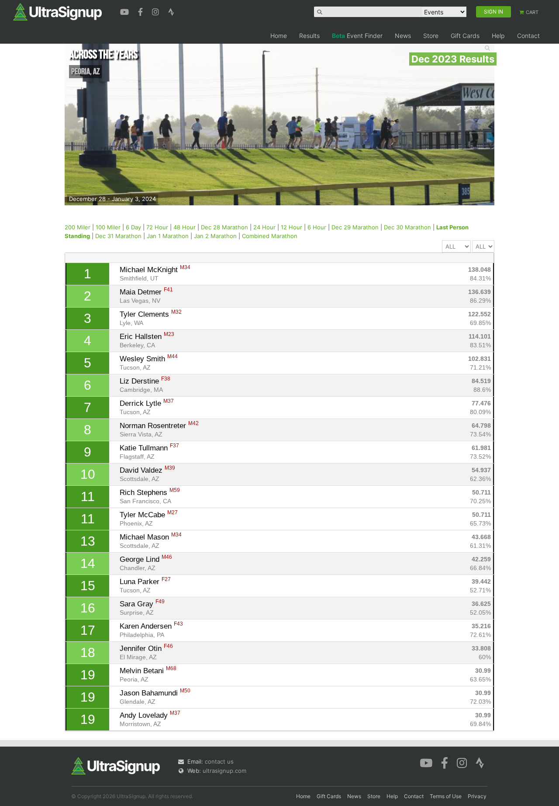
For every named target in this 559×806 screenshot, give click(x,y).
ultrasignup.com (224, 770)
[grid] (279, 497)
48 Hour (184, 227)
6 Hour (316, 227)
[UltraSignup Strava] (171, 11)
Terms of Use (446, 796)
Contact (528, 35)
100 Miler (108, 227)
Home (278, 35)
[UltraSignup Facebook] (141, 11)
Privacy (477, 796)
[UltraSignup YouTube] (126, 11)
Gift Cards (465, 35)
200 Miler (77, 227)
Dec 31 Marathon (118, 235)
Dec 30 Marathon (407, 227)
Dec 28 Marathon (224, 227)
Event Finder (357, 35)
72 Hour (157, 227)
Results (309, 35)
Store (430, 35)
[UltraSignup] (57, 11)
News (403, 35)
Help (498, 35)
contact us (219, 761)
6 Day (133, 227)
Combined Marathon (269, 235)
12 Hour (291, 227)
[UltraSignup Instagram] (156, 11)
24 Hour (264, 227)
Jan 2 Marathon (215, 235)
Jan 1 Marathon (168, 235)
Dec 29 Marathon (355, 227)
